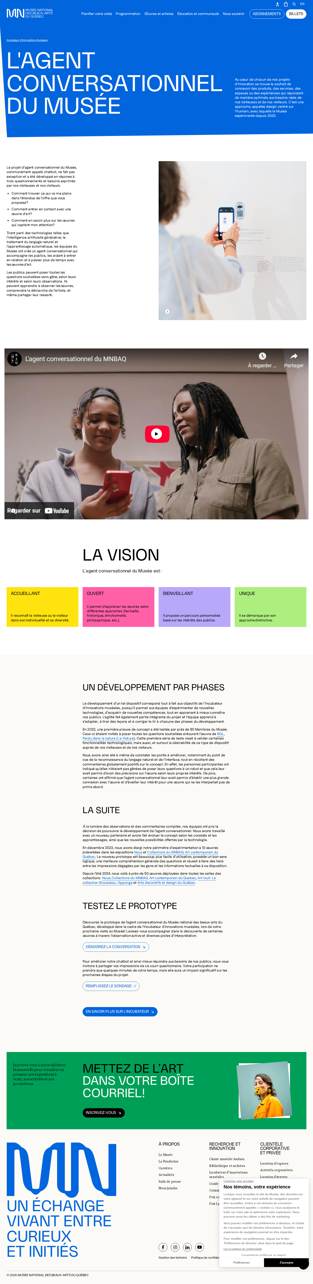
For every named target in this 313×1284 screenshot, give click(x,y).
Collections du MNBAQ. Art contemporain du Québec (150, 854)
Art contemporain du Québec (172, 878)
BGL (220, 734)
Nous (138, 852)
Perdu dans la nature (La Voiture (108, 738)
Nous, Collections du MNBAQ (125, 878)
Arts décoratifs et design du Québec (166, 882)
